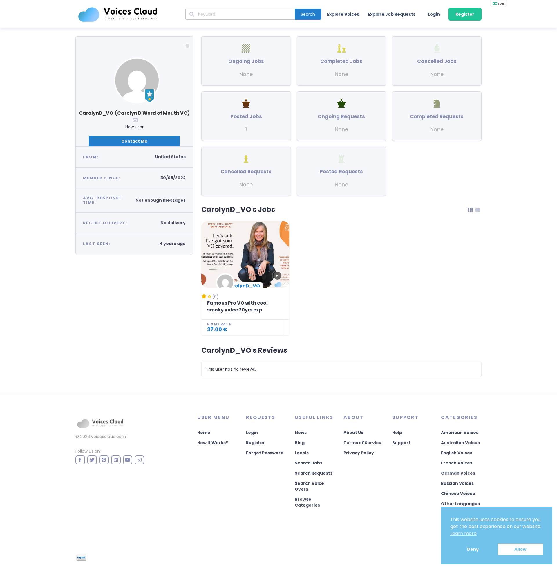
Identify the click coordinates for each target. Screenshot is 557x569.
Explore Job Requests (391, 14)
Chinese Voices (458, 493)
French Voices (456, 463)
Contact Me (134, 141)
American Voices (459, 432)
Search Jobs (308, 463)
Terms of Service (362, 443)
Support (401, 443)
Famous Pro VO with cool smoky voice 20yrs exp (237, 306)
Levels (302, 453)
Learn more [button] (463, 533)
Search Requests (313, 473)
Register (464, 14)
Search (308, 14)
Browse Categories (307, 502)
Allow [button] (520, 549)
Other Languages (460, 504)
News (301, 432)
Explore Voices (343, 14)
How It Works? (212, 443)
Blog (300, 443)
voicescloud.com (108, 437)
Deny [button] (473, 549)
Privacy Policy (358, 453)
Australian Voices (460, 443)
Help (397, 432)
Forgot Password (264, 453)
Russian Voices (457, 483)
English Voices (456, 453)
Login (434, 14)
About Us (353, 432)
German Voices (458, 473)
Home (203, 432)
